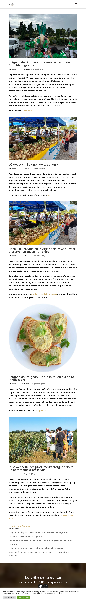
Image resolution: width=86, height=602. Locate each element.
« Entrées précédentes (19, 526)
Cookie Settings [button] (9, 597)
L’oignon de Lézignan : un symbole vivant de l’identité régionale (39, 64)
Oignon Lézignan (37, 69)
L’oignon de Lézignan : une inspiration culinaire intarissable (41, 378)
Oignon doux (37, 474)
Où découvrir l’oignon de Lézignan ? (33, 165)
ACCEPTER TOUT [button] (23, 597)
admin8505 (16, 69)
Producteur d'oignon (40, 256)
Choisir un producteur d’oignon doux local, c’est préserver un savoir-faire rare (42, 250)
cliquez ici (28, 110)
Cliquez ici (41, 410)
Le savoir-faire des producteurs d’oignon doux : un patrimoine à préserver (41, 468)
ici (49, 195)
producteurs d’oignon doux (44, 294)
